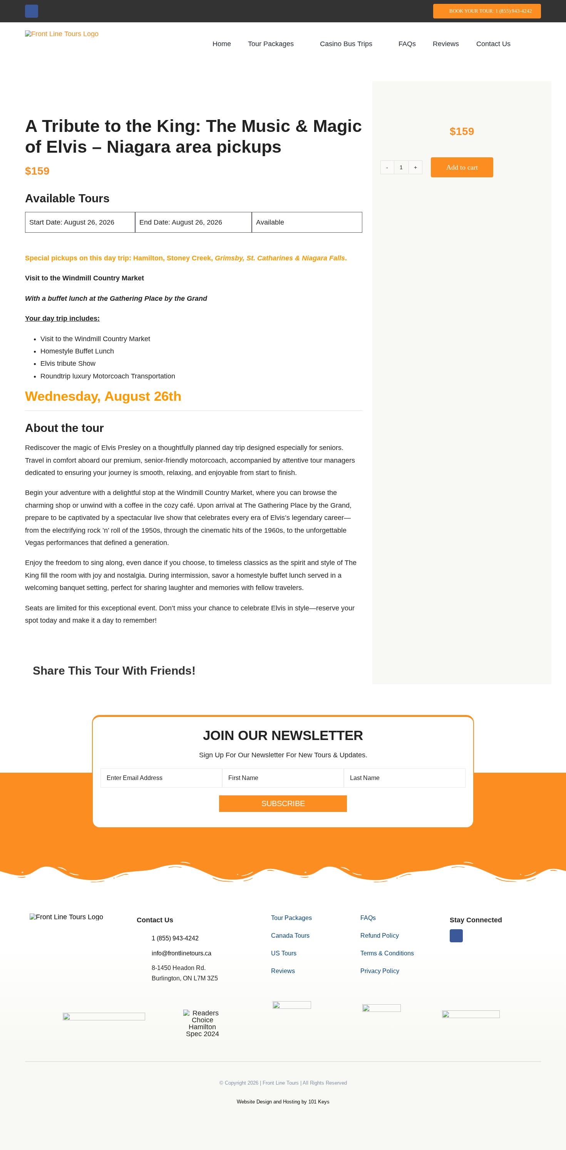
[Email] (348, 671)
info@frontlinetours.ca (181, 953)
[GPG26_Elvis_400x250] (462, 101)
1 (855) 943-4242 (175, 938)
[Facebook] (292, 671)
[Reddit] (320, 671)
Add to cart (462, 167)
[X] (306, 671)
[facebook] (31, 11)
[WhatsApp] (334, 671)
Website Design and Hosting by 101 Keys (283, 1102)
